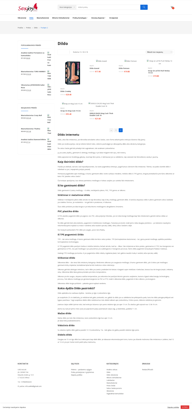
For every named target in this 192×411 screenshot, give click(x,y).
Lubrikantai (110, 380)
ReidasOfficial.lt (147, 369)
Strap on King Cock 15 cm (70, 111)
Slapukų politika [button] (173, 407)
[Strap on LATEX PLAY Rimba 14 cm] (160, 62)
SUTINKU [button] (185, 407)
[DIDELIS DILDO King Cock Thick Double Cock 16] (101, 105)
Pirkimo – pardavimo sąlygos (81, 369)
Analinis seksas (112, 369)
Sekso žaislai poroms (114, 388)
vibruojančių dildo (119, 144)
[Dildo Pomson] (131, 61)
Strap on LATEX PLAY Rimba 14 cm (159, 72)
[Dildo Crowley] (72, 73)
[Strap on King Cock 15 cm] (72, 103)
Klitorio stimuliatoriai (114, 377)
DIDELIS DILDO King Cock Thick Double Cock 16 (101, 114)
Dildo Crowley (65, 91)
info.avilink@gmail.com (33, 386)
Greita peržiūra (84, 62)
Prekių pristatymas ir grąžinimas (82, 372)
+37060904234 (26, 382)
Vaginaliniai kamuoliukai (115, 394)
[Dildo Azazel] (101, 61)
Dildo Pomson (124, 68)
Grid (60, 52)
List (64, 52)
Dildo (62, 89)
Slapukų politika (76, 375)
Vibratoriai (110, 391)
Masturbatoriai (112, 383)
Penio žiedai (111, 386)
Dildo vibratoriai (112, 375)
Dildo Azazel (94, 68)
